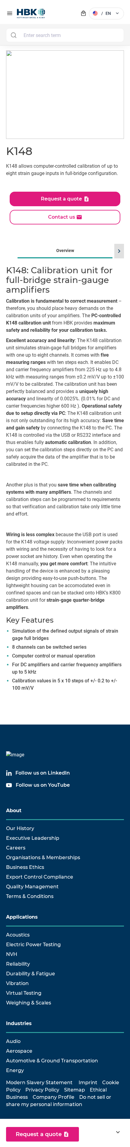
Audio (13, 1041)
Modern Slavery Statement (39, 1082)
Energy (15, 1070)
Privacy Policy (42, 1090)
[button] (118, 251)
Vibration (17, 983)
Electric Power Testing (33, 944)
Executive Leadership (32, 838)
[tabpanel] (65, 485)
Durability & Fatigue (30, 974)
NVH (11, 954)
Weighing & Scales (28, 1003)
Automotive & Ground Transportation (52, 1061)
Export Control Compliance (39, 877)
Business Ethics (25, 867)
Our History (20, 828)
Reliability (18, 964)
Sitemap (74, 1090)
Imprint (88, 1082)
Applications (22, 917)
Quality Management (32, 887)
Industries (19, 1023)
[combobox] (65, 35)
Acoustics (18, 935)
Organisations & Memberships (43, 857)
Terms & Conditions (30, 896)
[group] (65, 477)
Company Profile (53, 1097)
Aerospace (19, 1051)
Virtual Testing (23, 993)
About (13, 810)
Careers (15, 848)
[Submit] (13, 35)
